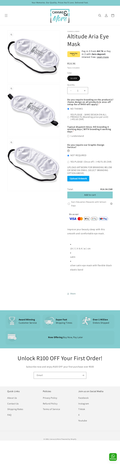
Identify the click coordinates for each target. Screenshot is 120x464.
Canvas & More (55, 439)
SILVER (73, 78)
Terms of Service (51, 409)
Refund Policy (50, 403)
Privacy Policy (50, 397)
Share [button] (73, 293)
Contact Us (13, 403)
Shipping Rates (15, 409)
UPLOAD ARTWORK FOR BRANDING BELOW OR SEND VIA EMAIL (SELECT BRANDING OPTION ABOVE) (89, 170)
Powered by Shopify (68, 439)
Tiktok (81, 409)
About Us (12, 397)
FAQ (9, 414)
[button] (6, 15)
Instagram (83, 403)
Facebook (83, 397)
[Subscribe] (83, 375)
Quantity (71, 85)
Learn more (103, 57)
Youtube (82, 420)
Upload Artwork (78, 178)
